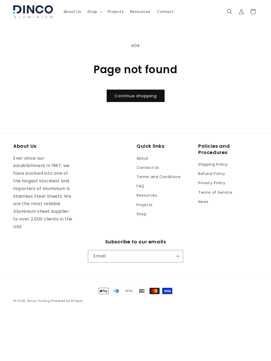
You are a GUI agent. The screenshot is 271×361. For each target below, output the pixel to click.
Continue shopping (136, 96)
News (203, 201)
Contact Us (148, 167)
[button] (94, 11)
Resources (147, 195)
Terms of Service (215, 192)
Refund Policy (211, 173)
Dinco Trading (38, 301)
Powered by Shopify (67, 301)
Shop (141, 214)
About (142, 158)
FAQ (140, 186)
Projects (145, 204)
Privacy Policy (211, 183)
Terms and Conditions (159, 176)
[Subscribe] (177, 256)
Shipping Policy (213, 164)
